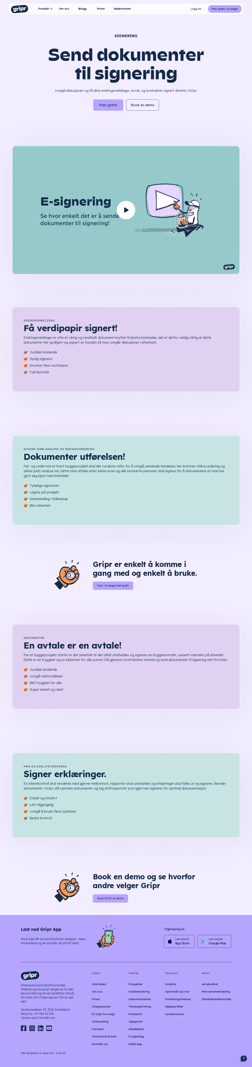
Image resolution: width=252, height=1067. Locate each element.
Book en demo (142, 105)
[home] (19, 9)
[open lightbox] (126, 210)
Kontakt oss (47, 1018)
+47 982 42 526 (43, 1013)
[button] (45, 9)
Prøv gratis (108, 105)
